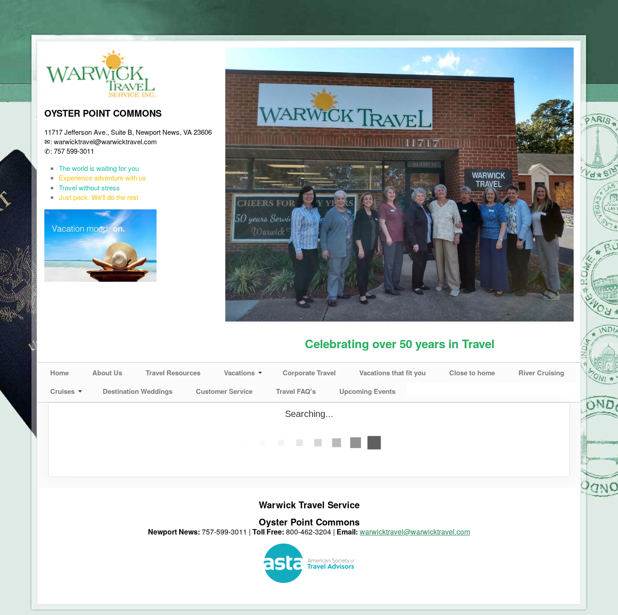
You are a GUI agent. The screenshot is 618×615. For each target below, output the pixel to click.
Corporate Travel (309, 373)
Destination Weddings (137, 391)
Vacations (239, 373)
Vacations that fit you (392, 373)
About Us (107, 373)
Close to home (472, 373)
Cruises (62, 391)
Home (59, 373)
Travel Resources (173, 373)
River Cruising (541, 373)
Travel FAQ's (296, 391)
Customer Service (224, 391)
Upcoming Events (367, 391)
